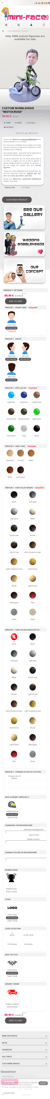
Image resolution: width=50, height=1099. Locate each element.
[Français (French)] (36, 3)
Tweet (8, 123)
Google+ (31, 123)
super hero (28, 175)
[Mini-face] (25, 14)
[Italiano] (45, 3)
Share (18, 123)
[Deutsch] (49, 3)
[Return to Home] (3, 31)
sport (35, 173)
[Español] (42, 3)
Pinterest (9, 127)
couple (13, 175)
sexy (17, 175)
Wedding (30, 173)
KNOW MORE (9, 1093)
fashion (21, 175)
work (5, 175)
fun (9, 175)
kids (39, 173)
